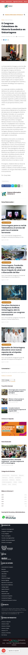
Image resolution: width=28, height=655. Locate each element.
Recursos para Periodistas (19, 643)
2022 (14, 503)
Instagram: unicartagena (6, 531)
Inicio (2, 1)
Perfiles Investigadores (7, 482)
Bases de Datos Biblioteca (7, 584)
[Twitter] (6, 39)
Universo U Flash (5, 475)
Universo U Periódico (6, 632)
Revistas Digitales (5, 580)
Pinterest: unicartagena (6, 542)
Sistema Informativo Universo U (14, 15)
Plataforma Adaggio (5, 578)
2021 (14, 506)
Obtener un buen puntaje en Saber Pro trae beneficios (16, 399)
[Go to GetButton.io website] (3, 653)
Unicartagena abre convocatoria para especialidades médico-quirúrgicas (17, 391)
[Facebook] (3, 39)
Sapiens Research (5, 589)
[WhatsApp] (15, 185)
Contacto (14, 645)
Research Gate (4, 591)
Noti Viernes (4, 635)
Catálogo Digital (4, 587)
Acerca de (9, 1)
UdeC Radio (4, 573)
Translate (13, 381)
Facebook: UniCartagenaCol (7, 529)
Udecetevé (3, 576)
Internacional (5, 479)
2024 (14, 499)
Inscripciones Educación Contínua (8, 600)
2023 (14, 501)
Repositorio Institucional (6, 582)
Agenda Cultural (17, 1)
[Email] (8, 39)
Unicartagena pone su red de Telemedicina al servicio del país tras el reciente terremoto (13, 229)
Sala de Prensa (8, 20)
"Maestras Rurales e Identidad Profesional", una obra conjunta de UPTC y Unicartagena (12, 461)
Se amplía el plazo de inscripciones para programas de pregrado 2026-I (17, 409)
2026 (14, 495)
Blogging (14, 640)
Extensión (11, 477)
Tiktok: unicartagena (6, 535)
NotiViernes (12, 479)
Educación (21, 475)
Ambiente (4, 484)
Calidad (15, 482)
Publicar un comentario (6, 375)
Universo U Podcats (5, 626)
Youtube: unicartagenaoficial (7, 538)
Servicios (14, 484)
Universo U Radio (5, 628)
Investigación (18, 477)
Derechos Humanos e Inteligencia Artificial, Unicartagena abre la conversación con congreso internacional (13, 310)
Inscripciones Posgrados (6, 595)
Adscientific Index (5, 593)
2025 (14, 497)
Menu (3, 15)
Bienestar (18, 479)
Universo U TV (4, 630)
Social (9, 484)
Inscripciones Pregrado (6, 598)
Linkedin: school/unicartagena (8, 540)
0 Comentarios (20, 36)
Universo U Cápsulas (6, 621)
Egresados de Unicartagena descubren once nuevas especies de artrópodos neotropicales (13, 351)
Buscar (24, 15)
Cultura (20, 482)
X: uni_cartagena (5, 533)
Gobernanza (4, 477)
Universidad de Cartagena (7, 567)
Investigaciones (4, 571)
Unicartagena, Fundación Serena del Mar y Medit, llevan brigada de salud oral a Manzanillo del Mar (13, 268)
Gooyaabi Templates (14, 641)
